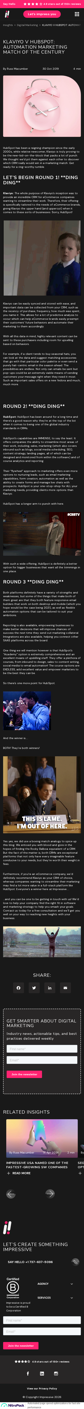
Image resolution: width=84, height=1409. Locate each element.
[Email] (65, 987)
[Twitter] (34, 987)
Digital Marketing (27, 25)
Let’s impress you (42, 14)
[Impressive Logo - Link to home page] (7, 14)
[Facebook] (18, 987)
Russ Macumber (17, 68)
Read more (21, 1173)
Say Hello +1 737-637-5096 (30, 1262)
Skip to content (73, 1)
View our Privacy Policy (42, 1388)
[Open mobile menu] (77, 14)
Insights (8, 25)
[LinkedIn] (50, 987)
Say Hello (9, 4)
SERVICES (44, 1297)
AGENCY (43, 1284)
